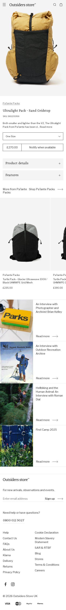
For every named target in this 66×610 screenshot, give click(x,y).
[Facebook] (5, 584)
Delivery (8, 561)
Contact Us (10, 538)
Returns (8, 566)
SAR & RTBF (43, 547)
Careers (40, 570)
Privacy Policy (11, 572)
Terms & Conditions (47, 564)
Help (6, 532)
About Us (9, 549)
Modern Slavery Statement (44, 540)
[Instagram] (13, 584)
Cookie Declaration (46, 532)
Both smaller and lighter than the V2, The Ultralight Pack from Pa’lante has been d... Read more (32, 125)
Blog (38, 553)
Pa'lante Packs (11, 103)
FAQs (6, 544)
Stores (39, 559)
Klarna (7, 555)
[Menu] (4, 4)
